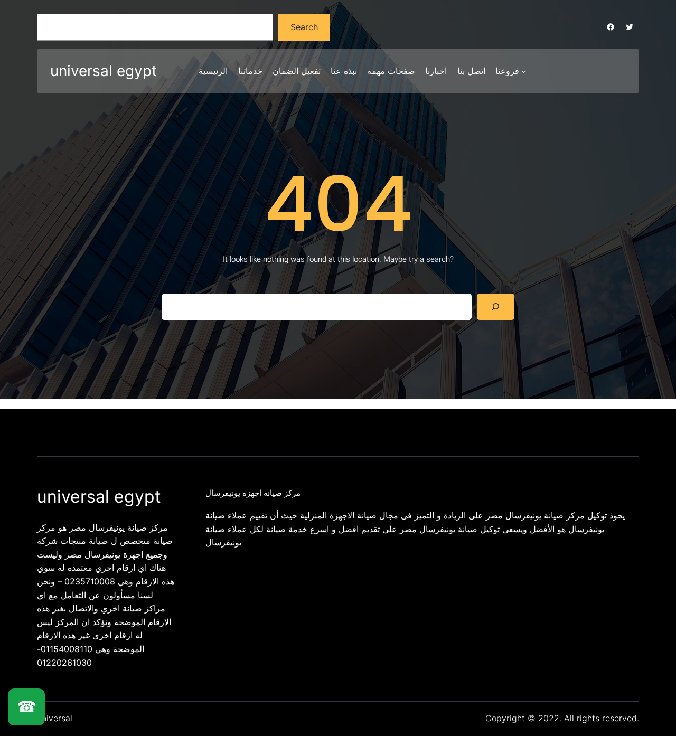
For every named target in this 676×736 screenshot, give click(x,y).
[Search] (495, 306)
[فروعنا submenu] (524, 71)
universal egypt (103, 71)
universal (54, 718)
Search (304, 27)
